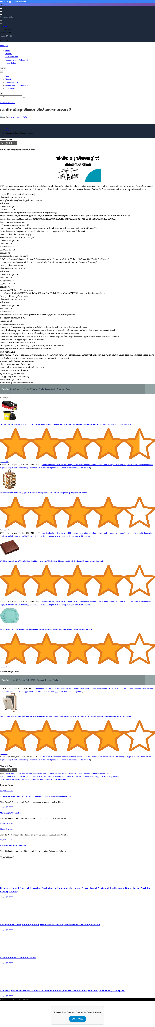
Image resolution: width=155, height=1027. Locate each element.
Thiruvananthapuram (91, 773)
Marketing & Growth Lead (11, 813)
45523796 (4, 462)
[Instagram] (6, 143)
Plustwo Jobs (56, 773)
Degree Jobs (9, 773)
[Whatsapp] (2, 143)
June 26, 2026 (21, 117)
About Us (8, 54)
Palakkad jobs (45, 773)
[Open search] (1, 8)
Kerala (28, 773)
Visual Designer (6, 829)
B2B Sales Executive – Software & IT (15, 845)
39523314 (4, 530)
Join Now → (24, 1)
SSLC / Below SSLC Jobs (72, 773)
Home (7, 51)
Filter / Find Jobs (11, 57)
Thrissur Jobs (104, 773)
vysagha (11, 117)
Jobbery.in (4, 46)
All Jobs (3, 103)
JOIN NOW (77, 1019)
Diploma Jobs (20, 773)
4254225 (4, 598)
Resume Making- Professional (16, 60)
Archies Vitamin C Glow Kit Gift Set (18, 957)
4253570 (4, 667)
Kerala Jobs (10, 103)
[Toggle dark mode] (1, 11)
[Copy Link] (15, 143)
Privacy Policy (10, 63)
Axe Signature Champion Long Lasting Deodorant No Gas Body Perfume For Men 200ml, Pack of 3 (50, 924)
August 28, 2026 (6, 897)
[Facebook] (10, 143)
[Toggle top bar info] (1, 14)
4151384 (4, 754)
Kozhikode (35, 773)
